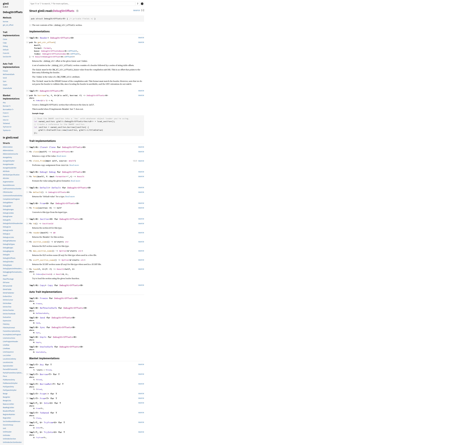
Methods (7, 17)
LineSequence (8, 352)
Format (47, 48)
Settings (142, 4)
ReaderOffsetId (8, 411)
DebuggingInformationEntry (13, 272)
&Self (72, 161)
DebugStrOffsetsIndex (54, 54)
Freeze (5, 71)
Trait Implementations (11, 34)
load (35, 269)
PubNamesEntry (9, 380)
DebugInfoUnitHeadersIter (13, 223)
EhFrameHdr (7, 286)
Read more (61, 156)
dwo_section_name (42, 251)
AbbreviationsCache (10, 154)
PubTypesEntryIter (9, 390)
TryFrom (48, 422)
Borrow (44, 374)
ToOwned (6, 123)
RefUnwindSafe (8, 74)
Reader (44, 37)
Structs (6, 143)
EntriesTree (7, 307)
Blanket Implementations (11, 97)
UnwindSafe (7, 88)
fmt (34, 176)
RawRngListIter (8, 408)
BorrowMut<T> (8, 110)
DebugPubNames (9, 241)
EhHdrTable (7, 289)
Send (5, 78)
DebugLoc (6, 234)
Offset (72, 51)
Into (46, 403)
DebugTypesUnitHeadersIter (13, 269)
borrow (5, 22)
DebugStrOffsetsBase (52, 51)
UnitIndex (6, 435)
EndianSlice (7, 296)
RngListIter (7, 418)
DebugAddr (7, 206)
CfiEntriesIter (8, 192)
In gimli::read (10, 137)
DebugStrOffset (52, 56)
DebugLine (7, 227)
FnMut (38, 100)
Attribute (6, 171)
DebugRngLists (8, 251)
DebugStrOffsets (12, 12)
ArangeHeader (8, 164)
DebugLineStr (8, 230)
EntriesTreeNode (9, 314)
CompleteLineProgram (11, 199)
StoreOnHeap (8, 425)
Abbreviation (8, 147)
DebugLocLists (8, 237)
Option (62, 251)
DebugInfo (7, 220)
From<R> (6, 53)
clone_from (39, 161)
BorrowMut (46, 384)
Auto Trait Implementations (11, 65)
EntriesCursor (8, 300)
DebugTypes (7, 265)
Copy (5, 43)
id (34, 223)
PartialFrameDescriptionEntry (13, 373)
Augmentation (8, 182)
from (35, 208)
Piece (5, 376)
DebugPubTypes (9, 244)
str (67, 242)
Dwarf (5, 276)
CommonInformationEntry (12, 196)
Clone (5, 39)
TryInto (48, 432)
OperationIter (8, 366)
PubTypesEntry (8, 387)
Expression (7, 321)
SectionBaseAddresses (11, 421)
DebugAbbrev (8, 203)
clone (36, 151)
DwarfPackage (8, 279)
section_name (40, 242)
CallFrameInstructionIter (12, 189)
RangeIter (6, 397)
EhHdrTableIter (8, 293)
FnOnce (39, 274)
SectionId (47, 223)
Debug (5, 46)
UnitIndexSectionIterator (12, 442)
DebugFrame (7, 216)
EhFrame (6, 282)
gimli (6, 3)
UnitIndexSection (9, 439)
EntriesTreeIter (8, 310)
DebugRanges (8, 248)
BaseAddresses (9, 185)
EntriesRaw (7, 303)
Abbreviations (8, 150)
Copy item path (77, 11)
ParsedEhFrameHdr (10, 369)
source (136, 10)
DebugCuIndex (8, 213)
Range (5, 394)
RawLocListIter (8, 404)
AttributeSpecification (11, 175)
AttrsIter (6, 178)
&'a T (44, 100)
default (37, 192)
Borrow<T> (7, 106)
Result (38, 56)
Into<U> (6, 120)
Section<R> (7, 57)
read (49, 11)
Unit (4, 428)
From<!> (6, 113)
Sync (4, 81)
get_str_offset (8, 25)
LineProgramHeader (10, 342)
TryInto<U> (7, 130)
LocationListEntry (9, 359)
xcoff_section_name (43, 260)
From (42, 203)
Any (4, 103)
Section (44, 219)
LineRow (6, 345)
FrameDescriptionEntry (11, 331)
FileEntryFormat (9, 328)
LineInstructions (9, 338)
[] (143, 10)
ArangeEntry (7, 157)
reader (36, 232)
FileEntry (6, 324)
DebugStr (6, 255)
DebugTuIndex (8, 262)
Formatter (61, 176)
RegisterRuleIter (9, 414)
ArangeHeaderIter (9, 168)
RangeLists (7, 401)
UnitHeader (7, 432)
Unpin (5, 85)
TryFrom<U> (7, 127)
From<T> (6, 116)
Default (5, 50)
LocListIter (7, 355)
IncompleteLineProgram (12, 335)
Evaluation (7, 317)
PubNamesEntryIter (10, 383)
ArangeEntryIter (9, 161)
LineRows (6, 348)
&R (54, 232)
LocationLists (8, 362)
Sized (48, 370)
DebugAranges (8, 210)
